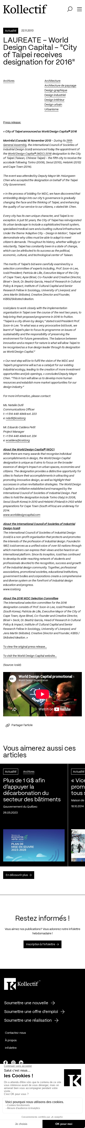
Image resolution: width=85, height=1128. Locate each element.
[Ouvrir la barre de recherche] (69, 9)
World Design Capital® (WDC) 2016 (30, 153)
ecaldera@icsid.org (18, 440)
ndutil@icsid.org (16, 418)
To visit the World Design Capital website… (30, 656)
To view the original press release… (25, 646)
